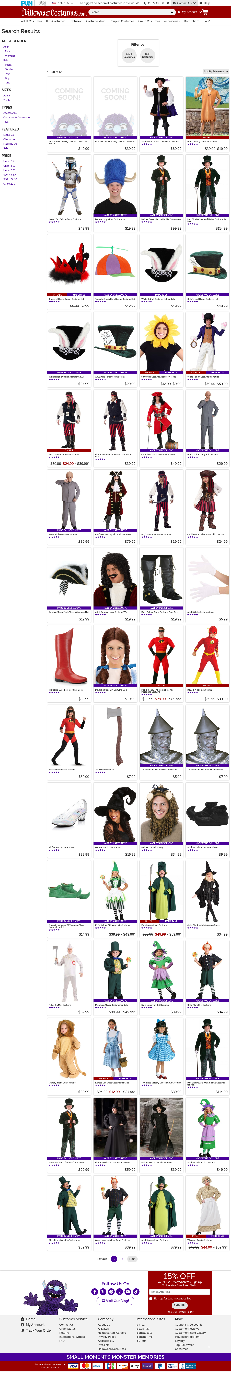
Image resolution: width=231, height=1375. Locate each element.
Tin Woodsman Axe (104, 770)
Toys (5, 122)
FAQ (62, 1340)
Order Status (67, 1328)
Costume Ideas (95, 21)
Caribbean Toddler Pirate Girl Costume (205, 534)
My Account (35, 1325)
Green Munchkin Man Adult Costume (112, 1240)
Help (207, 3)
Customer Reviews (187, 1328)
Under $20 (9, 170)
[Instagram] (119, 1291)
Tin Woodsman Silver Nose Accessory (159, 770)
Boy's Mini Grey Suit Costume (63, 534)
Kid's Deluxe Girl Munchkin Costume (112, 925)
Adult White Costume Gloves (201, 612)
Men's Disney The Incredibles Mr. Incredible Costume (157, 691)
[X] (103, 1291)
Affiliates (103, 1328)
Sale (5, 148)
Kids (5, 60)
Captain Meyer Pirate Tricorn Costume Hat (69, 612)
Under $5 (8, 161)
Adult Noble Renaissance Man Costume (160, 141)
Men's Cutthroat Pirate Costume (64, 454)
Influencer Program (187, 1336)
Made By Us (10, 144)
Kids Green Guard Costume (154, 925)
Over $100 (9, 183)
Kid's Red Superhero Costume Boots (66, 690)
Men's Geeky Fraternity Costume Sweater (114, 141)
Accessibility (106, 1340)
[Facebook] (94, 1291)
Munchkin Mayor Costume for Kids (111, 1005)
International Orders (72, 1336)
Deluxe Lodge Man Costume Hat (110, 219)
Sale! (207, 21)
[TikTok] (136, 1291)
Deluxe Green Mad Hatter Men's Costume (161, 219)
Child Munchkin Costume (199, 1005)
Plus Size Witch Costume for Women (112, 1162)
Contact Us (184, 3)
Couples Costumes (122, 21)
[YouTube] (127, 1291)
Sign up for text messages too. (172, 1298)
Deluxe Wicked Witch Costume (156, 1162)
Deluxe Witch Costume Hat (108, 847)
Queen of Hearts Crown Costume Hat (66, 299)
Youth (6, 100)
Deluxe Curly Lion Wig (152, 847)
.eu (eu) (141, 1340)
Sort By (214, 71)
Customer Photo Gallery (190, 1332)
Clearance (9, 139)
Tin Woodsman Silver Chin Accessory (205, 770)
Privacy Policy (107, 1336)
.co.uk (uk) (142, 1328)
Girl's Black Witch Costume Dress (203, 925)
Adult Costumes (31, 21)
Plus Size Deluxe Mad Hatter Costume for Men (206, 220)
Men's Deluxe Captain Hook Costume (113, 534)
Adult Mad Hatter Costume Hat (109, 377)
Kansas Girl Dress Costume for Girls (112, 1083)
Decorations (191, 21)
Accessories (172, 21)
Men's (8, 51)
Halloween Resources (112, 1349)
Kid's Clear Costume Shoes (62, 847)
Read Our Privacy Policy (179, 1311)
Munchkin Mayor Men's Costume (64, 1240)
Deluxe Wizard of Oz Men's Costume (66, 1162)
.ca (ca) (140, 1324)
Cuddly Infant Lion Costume (62, 1083)
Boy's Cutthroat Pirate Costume (156, 534)
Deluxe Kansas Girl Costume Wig (111, 690)
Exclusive (76, 21)
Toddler (9, 69)
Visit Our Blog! (117, 1301)
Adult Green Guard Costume (154, 1240)
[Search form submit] (172, 12)
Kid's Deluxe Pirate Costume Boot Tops (159, 612)
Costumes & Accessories (17, 117)
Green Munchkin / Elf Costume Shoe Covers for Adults (66, 926)
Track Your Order (39, 1330)
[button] (189, 12)
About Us (104, 1324)
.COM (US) (63, 3)
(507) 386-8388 (158, 3)
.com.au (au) (144, 1332)
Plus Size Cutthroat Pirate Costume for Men (113, 455)
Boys (7, 78)
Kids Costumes (55, 21)
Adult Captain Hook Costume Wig (111, 612)
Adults (6, 95)
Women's (10, 55)
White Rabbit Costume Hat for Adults (66, 377)
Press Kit (103, 1345)
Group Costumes (149, 21)
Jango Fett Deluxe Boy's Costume (65, 219)
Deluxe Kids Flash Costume (200, 690)
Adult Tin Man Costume (60, 1005)
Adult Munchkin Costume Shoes (202, 847)
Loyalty (180, 1340)
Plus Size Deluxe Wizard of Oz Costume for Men (206, 1084)
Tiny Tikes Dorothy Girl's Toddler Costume (161, 1083)
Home (31, 1319)
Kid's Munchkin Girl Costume (155, 1005)
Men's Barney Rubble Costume (202, 141)
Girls (7, 82)
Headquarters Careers (112, 1332)
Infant (8, 64)
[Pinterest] (111, 1291)
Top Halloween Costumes (184, 1347)
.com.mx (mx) (144, 1336)
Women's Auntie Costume (199, 1240)
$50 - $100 (10, 179)
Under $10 (9, 166)
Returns (64, 1332)
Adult (6, 47)
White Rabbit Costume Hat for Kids (158, 299)
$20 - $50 (9, 174)
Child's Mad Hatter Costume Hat (202, 299)
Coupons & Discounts (188, 1324)
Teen (7, 74)
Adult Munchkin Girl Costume (201, 1162)
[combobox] (128, 12)
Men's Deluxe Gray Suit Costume (202, 454)
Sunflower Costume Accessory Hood (158, 377)
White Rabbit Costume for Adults (203, 377)
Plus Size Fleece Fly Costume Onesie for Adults (68, 142)
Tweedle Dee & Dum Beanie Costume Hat (115, 299)
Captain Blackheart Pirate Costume (158, 454)
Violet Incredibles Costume (62, 770)
